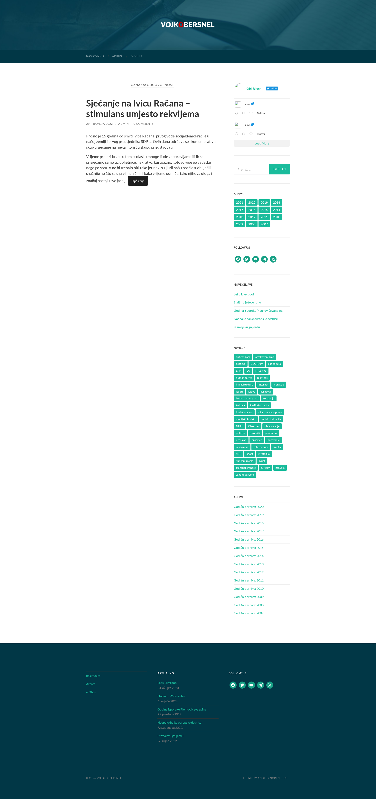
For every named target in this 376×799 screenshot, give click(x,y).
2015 (264, 209)
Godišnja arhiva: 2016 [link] (249, 539)
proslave (241, 439)
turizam (265, 467)
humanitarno (244, 377)
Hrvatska (260, 370)
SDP (238, 453)
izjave (251, 391)
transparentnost (246, 467)
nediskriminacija (271, 419)
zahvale (280, 467)
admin (123, 123)
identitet (262, 377)
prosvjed (257, 439)
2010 (276, 217)
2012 (251, 217)
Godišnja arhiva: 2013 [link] (249, 564)
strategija (264, 453)
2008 (251, 224)
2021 (239, 202)
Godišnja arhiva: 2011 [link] (249, 580)
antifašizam (243, 356)
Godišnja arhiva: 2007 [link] (249, 613)
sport (250, 453)
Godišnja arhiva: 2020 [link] (249, 506)
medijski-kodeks (246, 419)
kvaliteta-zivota (259, 405)
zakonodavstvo (245, 474)
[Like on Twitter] (252, 113)
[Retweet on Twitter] (245, 113)
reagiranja (242, 447)
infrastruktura (244, 384)
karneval (265, 391)
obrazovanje (272, 426)
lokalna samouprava (270, 412)
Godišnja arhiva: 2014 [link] (249, 556)
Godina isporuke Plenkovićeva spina (258, 310)
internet (263, 384)
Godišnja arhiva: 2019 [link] (249, 515)
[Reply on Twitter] (237, 113)
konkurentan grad (247, 398)
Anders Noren (269, 778)
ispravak (279, 384)
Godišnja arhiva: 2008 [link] (249, 605)
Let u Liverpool (244, 294)
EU (248, 370)
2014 (276, 209)
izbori (239, 391)
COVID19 (257, 363)
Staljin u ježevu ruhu (247, 302)
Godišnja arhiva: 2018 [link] (249, 523)
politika (240, 433)
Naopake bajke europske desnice (256, 319)
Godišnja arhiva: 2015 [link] (249, 547)
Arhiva (117, 56)
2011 (264, 217)
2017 (239, 209)
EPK (238, 370)
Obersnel (253, 426)
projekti (255, 433)
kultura (240, 405)
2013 (239, 217)
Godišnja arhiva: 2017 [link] (249, 531)
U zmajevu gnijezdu (247, 327)
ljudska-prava (244, 412)
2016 (251, 209)
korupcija (268, 398)
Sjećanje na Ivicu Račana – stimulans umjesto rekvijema (142, 108)
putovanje (274, 439)
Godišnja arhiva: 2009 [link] (249, 597)
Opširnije (138, 181)
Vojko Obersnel (109, 778)
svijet (262, 460)
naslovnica (95, 56)
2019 (264, 202)
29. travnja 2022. (100, 123)
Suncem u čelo (244, 460)
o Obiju (136, 56)
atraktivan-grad (264, 356)
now (247, 104)
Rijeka (277, 447)
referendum (261, 447)
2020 (251, 202)
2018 (276, 202)
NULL (239, 426)
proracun (271, 433)
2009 (239, 224)
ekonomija (274, 363)
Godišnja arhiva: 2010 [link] (249, 588)
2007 (264, 224)
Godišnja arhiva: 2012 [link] (249, 572)
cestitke (240, 363)
